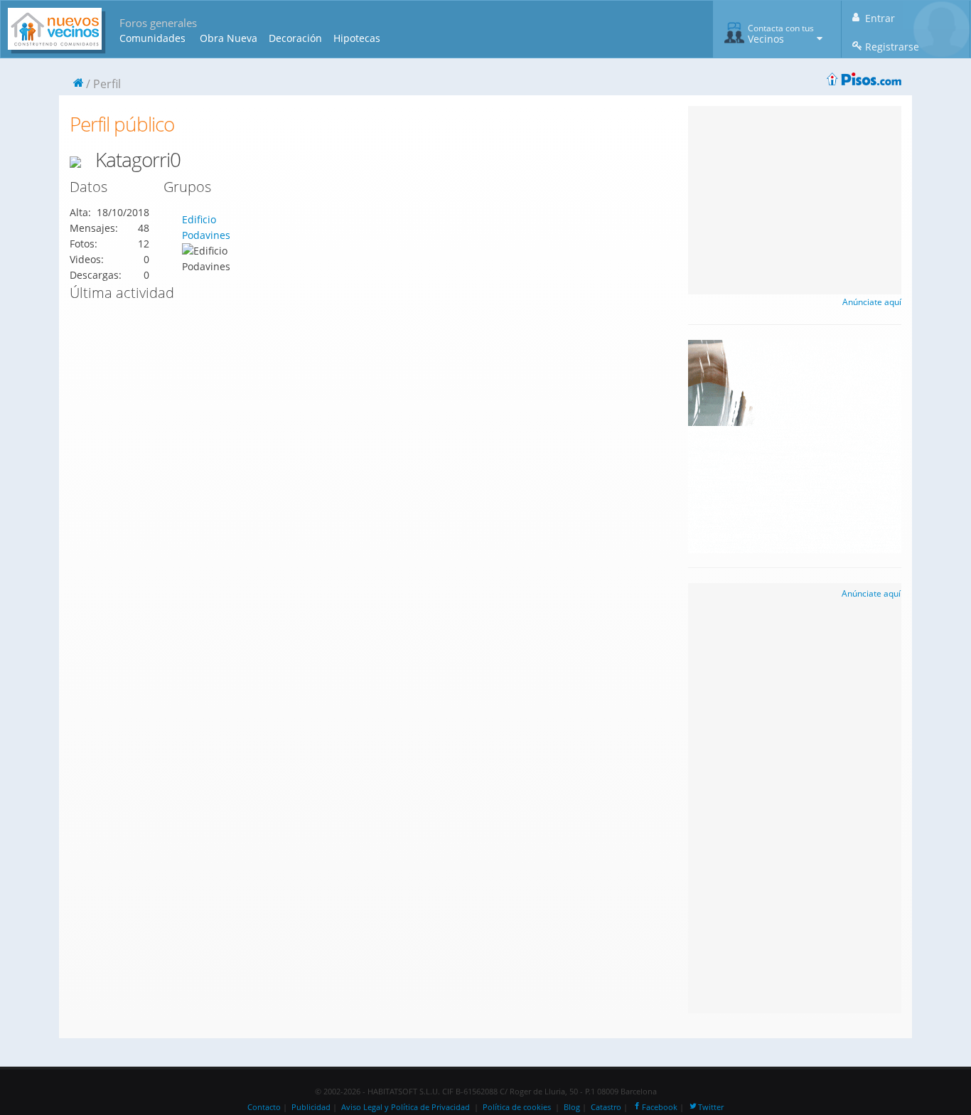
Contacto (264, 1107)
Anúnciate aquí (871, 302)
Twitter (711, 1107)
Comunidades (152, 38)
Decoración (295, 38)
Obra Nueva (228, 38)
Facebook (659, 1107)
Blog (572, 1107)
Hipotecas (356, 38)
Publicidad (311, 1107)
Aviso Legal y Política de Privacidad (405, 1107)
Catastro (606, 1107)
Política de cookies (517, 1107)
